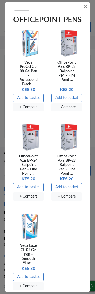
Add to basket (28, 98)
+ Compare (28, 107)
